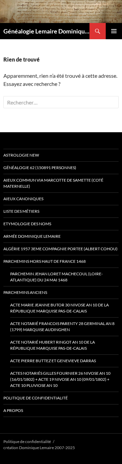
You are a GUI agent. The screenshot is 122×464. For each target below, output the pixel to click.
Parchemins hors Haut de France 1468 (44, 261)
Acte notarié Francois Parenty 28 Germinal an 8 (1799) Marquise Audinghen (62, 326)
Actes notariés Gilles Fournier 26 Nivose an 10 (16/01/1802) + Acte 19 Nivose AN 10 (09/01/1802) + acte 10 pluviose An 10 (60, 379)
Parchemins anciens (25, 292)
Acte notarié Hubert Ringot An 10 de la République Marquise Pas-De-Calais (52, 345)
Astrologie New (21, 155)
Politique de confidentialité (35, 397)
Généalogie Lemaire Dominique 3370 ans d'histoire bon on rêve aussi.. (46, 31)
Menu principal (114, 31)
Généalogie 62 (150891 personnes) (39, 167)
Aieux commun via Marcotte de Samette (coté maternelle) (53, 183)
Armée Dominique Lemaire (32, 236)
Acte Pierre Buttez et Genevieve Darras (53, 360)
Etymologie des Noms (27, 223)
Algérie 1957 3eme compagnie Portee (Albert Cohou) (60, 248)
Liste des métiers (21, 211)
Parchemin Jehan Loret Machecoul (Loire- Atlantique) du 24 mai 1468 (56, 276)
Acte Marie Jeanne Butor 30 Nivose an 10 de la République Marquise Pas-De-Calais (59, 308)
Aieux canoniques (23, 198)
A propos (13, 410)
